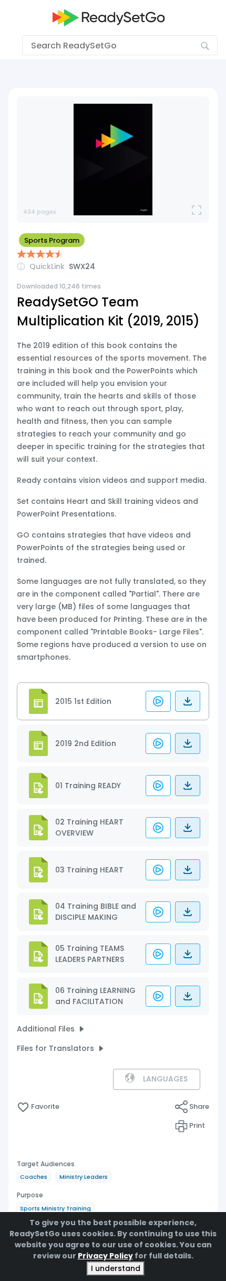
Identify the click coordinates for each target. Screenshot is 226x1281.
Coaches (33, 1177)
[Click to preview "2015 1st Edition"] (158, 701)
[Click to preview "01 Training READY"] (158, 785)
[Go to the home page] (109, 17)
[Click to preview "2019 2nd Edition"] (158, 743)
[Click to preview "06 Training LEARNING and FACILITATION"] (158, 996)
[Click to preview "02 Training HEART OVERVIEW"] (158, 827)
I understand (115, 1268)
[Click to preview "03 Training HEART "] (158, 869)
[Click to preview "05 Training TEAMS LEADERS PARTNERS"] (158, 954)
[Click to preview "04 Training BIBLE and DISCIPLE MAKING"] (158, 911)
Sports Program (51, 240)
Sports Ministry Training (55, 1208)
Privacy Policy (105, 1255)
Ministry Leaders (83, 1177)
